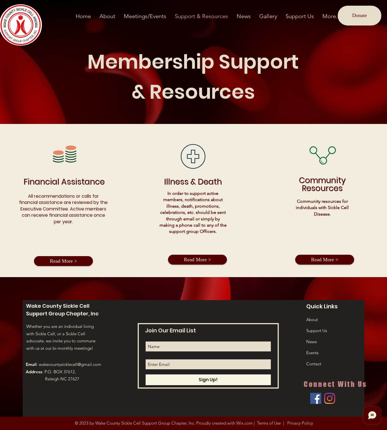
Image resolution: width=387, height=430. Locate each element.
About (312, 319)
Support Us (316, 330)
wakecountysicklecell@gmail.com (70, 364)
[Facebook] (315, 398)
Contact (313, 363)
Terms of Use (269, 423)
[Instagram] (329, 398)
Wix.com (244, 423)
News (311, 341)
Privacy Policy (299, 423)
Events (312, 352)
